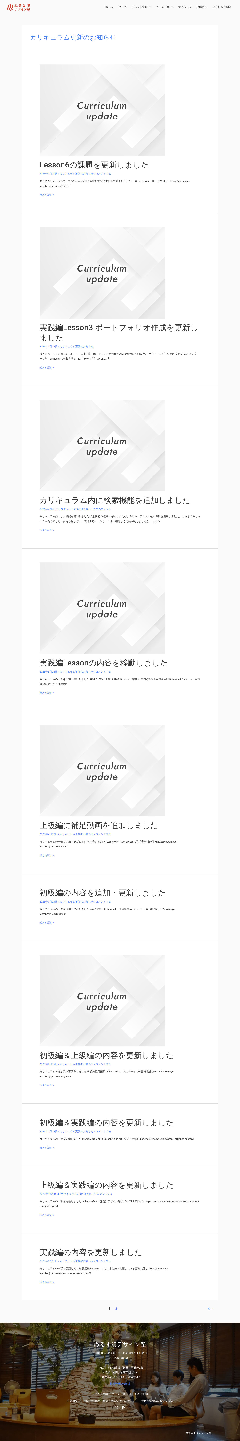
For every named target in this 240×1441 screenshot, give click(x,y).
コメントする (103, 173)
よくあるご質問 (221, 7)
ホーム (109, 7)
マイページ (184, 7)
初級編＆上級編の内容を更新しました (107, 1055)
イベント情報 (139, 7)
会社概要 (72, 1400)
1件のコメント (102, 508)
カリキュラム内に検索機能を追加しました (115, 500)
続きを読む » (47, 194)
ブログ (123, 7)
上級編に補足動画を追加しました (99, 825)
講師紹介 (202, 7)
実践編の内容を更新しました (91, 1252)
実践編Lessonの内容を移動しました (104, 662)
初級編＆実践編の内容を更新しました (107, 1122)
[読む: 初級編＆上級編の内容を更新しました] (102, 1000)
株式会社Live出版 (120, 1383)
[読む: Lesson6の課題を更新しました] (102, 109)
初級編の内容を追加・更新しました (103, 892)
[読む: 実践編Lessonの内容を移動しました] (102, 607)
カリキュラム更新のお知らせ (77, 173)
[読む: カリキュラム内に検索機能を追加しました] (102, 445)
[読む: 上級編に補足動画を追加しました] (102, 770)
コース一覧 (162, 7)
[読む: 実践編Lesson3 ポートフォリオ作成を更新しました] (102, 272)
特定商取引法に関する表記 (157, 1400)
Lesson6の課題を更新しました (94, 164)
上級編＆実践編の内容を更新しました (107, 1185)
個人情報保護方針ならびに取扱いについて (109, 1400)
